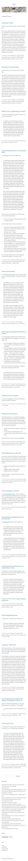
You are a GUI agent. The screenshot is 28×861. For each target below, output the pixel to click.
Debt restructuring (5, 385)
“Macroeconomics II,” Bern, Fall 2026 (9, 786)
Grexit (14, 385)
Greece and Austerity (8, 271)
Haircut (22, 605)
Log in (3, 845)
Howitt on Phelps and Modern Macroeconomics (11, 799)
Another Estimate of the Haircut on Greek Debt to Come (13, 567)
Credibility (4, 715)
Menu (14, 4)
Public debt (18, 57)
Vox (4, 571)
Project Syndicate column (9, 494)
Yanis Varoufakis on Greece (10, 491)
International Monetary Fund (18, 261)
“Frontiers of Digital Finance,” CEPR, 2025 (10, 828)
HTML (21, 705)
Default (7, 605)
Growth (9, 57)
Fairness (11, 605)
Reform (22, 57)
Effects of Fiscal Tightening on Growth (13, 111)
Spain (10, 263)
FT (14, 456)
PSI (4, 387)
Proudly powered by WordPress (7, 858)
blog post (7, 336)
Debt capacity (9, 715)
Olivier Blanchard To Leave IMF (11, 453)
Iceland (24, 403)
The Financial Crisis (8, 723)
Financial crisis (11, 765)
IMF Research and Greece (10, 414)
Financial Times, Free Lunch (7, 800)
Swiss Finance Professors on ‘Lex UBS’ (9, 802)
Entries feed (4, 847)
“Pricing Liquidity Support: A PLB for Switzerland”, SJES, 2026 (14, 805)
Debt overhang (5, 443)
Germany (15, 605)
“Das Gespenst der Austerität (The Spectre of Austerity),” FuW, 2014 (12, 699)
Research (13, 55)
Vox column (6, 155)
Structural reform (13, 323)
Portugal (6, 263)
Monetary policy (17, 765)
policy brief (14, 114)
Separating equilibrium (6, 58)
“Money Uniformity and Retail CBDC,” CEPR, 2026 (11, 810)
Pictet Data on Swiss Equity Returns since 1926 (11, 818)
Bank (24, 441)
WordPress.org (5, 850)
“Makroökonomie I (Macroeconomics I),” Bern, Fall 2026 (13, 784)
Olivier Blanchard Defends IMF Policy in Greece (14, 332)
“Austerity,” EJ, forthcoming (10, 67)
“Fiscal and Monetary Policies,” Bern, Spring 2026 (11, 823)
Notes (13, 140)
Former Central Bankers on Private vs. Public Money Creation (14, 797)
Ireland (3, 263)
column (13, 274)
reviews (9, 398)
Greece (10, 261)
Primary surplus (19, 556)
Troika (24, 556)
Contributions (14, 713)
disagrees (22, 438)
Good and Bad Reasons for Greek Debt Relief (14, 151)
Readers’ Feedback (5, 787)
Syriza (3, 607)
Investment (13, 57)
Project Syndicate (7, 522)
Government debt (5, 261)
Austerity (22, 55)
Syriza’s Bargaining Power (10, 615)
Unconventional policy (8, 767)
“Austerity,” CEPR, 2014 (9, 645)
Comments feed (5, 848)
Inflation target (8, 480)
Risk (2, 767)
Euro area (6, 765)
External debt (4, 57)
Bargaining (4, 605)
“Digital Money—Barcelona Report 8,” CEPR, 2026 (11, 804)
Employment (4, 323)
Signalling (13, 58)
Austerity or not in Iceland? (10, 395)
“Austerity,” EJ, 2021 (8, 23)
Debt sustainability (9, 556)
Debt (24, 259)
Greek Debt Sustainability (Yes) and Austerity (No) (13, 518)
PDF (2, 27)
